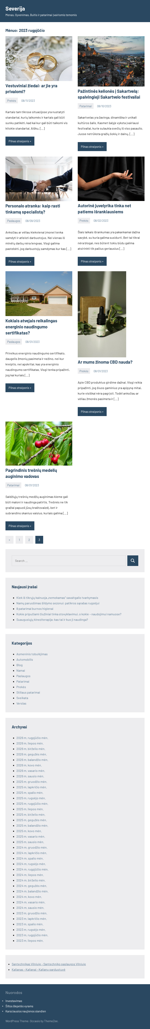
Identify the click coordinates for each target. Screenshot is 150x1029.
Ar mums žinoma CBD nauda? (105, 361)
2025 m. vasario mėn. (30, 836)
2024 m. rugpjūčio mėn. (32, 869)
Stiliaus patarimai (28, 692)
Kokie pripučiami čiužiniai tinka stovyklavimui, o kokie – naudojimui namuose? (68, 614)
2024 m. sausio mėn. (30, 907)
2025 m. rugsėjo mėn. (31, 798)
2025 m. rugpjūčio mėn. (32, 803)
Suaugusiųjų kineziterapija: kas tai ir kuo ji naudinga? (52, 619)
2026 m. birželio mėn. (30, 749)
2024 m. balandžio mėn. (32, 891)
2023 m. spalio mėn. (29, 924)
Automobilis (24, 659)
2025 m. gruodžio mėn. (31, 781)
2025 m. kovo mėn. (29, 831)
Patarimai (85, 106)
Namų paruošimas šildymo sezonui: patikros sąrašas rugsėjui (57, 603)
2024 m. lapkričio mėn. (31, 853)
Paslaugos (13, 221)
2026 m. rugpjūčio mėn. (32, 738)
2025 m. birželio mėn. (30, 814)
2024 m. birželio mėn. (31, 880)
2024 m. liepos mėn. (30, 875)
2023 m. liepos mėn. (30, 940)
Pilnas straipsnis (19, 141)
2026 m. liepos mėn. (30, 743)
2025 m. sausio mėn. (30, 842)
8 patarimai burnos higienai (34, 608)
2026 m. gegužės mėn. (31, 754)
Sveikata (22, 698)
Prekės (11, 100)
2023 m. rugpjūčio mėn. (32, 935)
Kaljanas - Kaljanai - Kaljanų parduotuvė (38, 969)
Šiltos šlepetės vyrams (19, 1006)
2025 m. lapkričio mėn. (31, 787)
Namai (20, 670)
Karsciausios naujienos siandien (25, 1011)
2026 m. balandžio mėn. (32, 759)
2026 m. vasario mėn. (30, 770)
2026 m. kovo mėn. (29, 765)
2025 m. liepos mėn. (30, 809)
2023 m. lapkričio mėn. (31, 918)
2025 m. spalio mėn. (29, 792)
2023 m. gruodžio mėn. (31, 913)
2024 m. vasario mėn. (30, 902)
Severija (15, 8)
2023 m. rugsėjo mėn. (31, 929)
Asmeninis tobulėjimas (32, 654)
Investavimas (13, 1001)
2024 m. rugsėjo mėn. (31, 864)
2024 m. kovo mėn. (29, 896)
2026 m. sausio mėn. (30, 776)
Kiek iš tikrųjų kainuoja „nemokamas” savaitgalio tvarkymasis (57, 597)
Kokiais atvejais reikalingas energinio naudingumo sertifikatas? (31, 326)
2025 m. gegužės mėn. (31, 820)
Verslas (21, 703)
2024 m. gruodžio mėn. (31, 847)
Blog (19, 665)
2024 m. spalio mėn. (30, 858)
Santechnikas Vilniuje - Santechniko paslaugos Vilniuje (49, 964)
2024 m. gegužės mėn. (31, 886)
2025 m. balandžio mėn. (32, 825)
